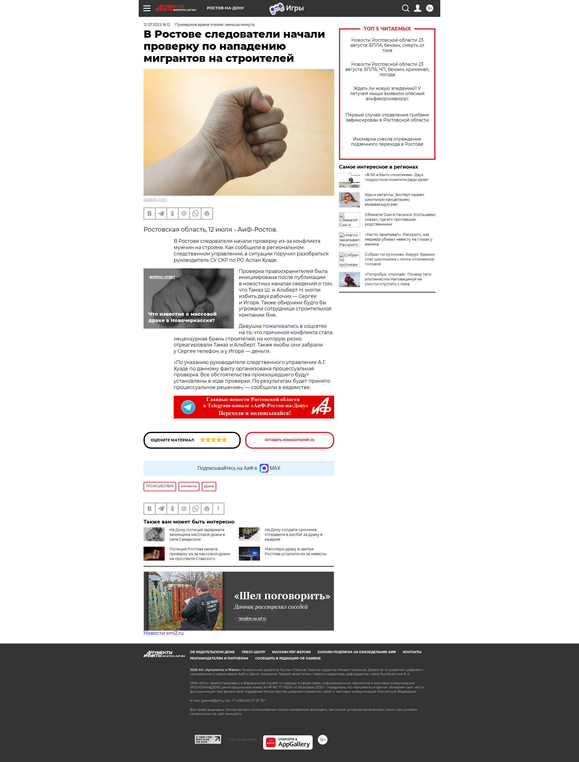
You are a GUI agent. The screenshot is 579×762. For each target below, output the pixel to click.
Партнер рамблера (242, 739)
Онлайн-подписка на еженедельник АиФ (357, 652)
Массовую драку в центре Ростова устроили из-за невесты (295, 551)
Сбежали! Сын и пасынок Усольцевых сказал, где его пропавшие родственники (400, 219)
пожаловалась (281, 326)
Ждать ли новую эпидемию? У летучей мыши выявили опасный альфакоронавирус (387, 93)
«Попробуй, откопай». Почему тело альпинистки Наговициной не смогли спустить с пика (398, 279)
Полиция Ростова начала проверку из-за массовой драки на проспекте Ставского (199, 554)
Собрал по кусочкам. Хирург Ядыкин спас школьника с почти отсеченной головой (400, 259)
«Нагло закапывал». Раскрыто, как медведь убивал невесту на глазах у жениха (398, 239)
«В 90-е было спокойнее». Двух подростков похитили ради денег (397, 177)
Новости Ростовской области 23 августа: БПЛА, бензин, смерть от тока (387, 45)
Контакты (412, 652)
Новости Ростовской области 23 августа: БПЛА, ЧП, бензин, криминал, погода (387, 69)
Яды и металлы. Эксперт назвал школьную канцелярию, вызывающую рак (394, 199)
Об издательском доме (212, 652)
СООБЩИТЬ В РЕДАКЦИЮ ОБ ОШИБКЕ (288, 658)
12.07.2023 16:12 (157, 24)
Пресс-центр (253, 652)
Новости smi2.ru (164, 633)
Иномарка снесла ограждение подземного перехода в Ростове (387, 142)
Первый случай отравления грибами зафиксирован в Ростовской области (387, 117)
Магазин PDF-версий (291, 652)
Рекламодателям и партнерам (219, 658)
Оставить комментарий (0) (290, 440)
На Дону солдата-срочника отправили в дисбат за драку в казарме (293, 534)
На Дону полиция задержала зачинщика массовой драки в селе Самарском (197, 534)
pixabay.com (155, 199)
